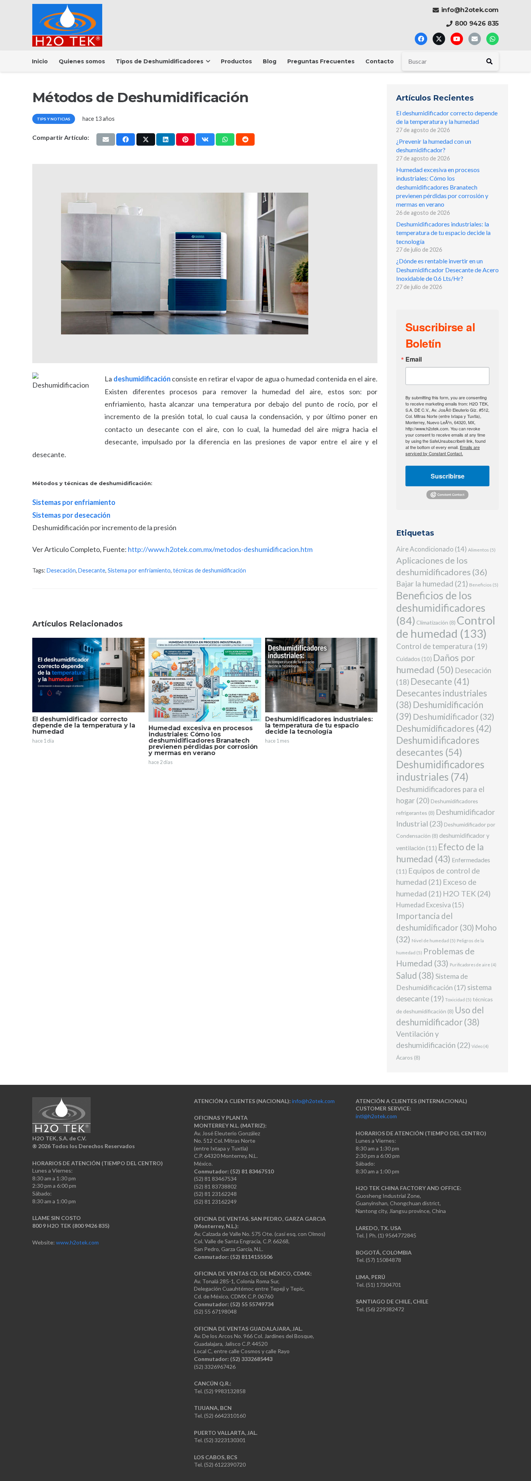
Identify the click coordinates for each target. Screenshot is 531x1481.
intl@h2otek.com (376, 1116)
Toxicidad (458, 999)
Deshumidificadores (444, 728)
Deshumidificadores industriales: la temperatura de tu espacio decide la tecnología (319, 725)
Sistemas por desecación (71, 515)
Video (480, 1046)
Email (413, 359)
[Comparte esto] (125, 139)
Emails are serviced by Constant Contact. (442, 450)
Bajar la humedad (432, 583)
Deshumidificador (453, 717)
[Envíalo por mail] (105, 139)
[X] (439, 39)
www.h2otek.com (77, 1242)
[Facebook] (421, 39)
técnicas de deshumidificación (209, 570)
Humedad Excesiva (430, 905)
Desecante (91, 570)
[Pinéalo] (185, 139)
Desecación (61, 570)
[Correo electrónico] (474, 39)
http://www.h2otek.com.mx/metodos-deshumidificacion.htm (220, 549)
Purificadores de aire (473, 964)
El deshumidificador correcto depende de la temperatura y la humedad (83, 725)
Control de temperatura (441, 646)
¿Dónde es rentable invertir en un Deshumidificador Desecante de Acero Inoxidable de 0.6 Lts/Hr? (447, 269)
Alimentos (482, 549)
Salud (415, 975)
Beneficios (483, 584)
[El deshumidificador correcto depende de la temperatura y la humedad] (88, 675)
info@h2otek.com (313, 1101)
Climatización (436, 622)
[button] (206, 61)
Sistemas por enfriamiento (73, 502)
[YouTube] (457, 39)
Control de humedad (445, 626)
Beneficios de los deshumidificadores (441, 608)
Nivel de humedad (434, 940)
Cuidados (414, 658)
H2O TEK (467, 893)
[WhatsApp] (492, 39)
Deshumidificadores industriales (440, 770)
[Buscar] (489, 61)
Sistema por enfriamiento (139, 570)
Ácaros (408, 1057)
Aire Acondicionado (431, 549)
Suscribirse (448, 476)
